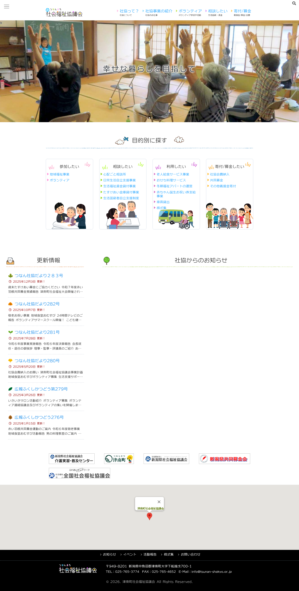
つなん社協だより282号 (37, 304)
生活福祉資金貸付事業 (119, 186)
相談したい (217, 12)
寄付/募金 (242, 12)
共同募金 (216, 180)
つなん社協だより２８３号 (39, 276)
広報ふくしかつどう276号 (39, 417)
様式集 (161, 207)
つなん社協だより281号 (37, 332)
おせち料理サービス (171, 180)
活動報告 (150, 554)
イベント (129, 554)
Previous (13, 71)
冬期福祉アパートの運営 (174, 186)
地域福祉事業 (59, 174)
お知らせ (109, 554)
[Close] (159, 502)
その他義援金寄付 (223, 186)
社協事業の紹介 (158, 12)
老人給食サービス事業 (173, 174)
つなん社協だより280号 (37, 361)
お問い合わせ (190, 554)
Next (286, 71)
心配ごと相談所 (114, 174)
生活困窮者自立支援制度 (121, 198)
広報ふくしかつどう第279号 (41, 389)
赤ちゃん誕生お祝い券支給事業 (176, 194)
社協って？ (129, 12)
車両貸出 (163, 202)
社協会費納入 (220, 174)
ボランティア (190, 12)
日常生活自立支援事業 (119, 180)
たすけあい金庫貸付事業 (121, 192)
